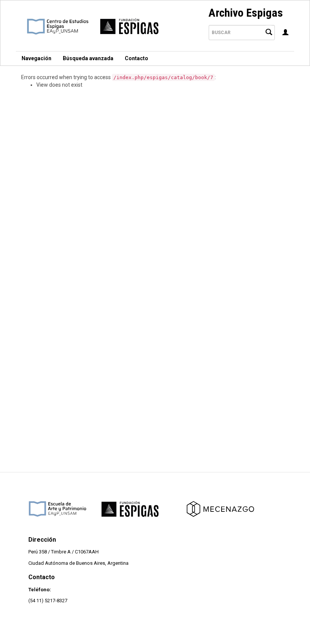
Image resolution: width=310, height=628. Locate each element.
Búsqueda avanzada (88, 58)
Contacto (136, 58)
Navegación (36, 58)
